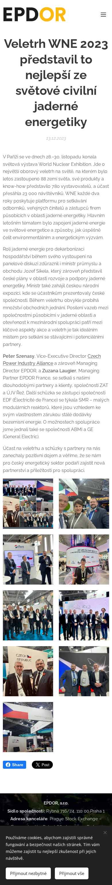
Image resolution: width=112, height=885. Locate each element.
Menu (103, 14)
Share (17, 764)
